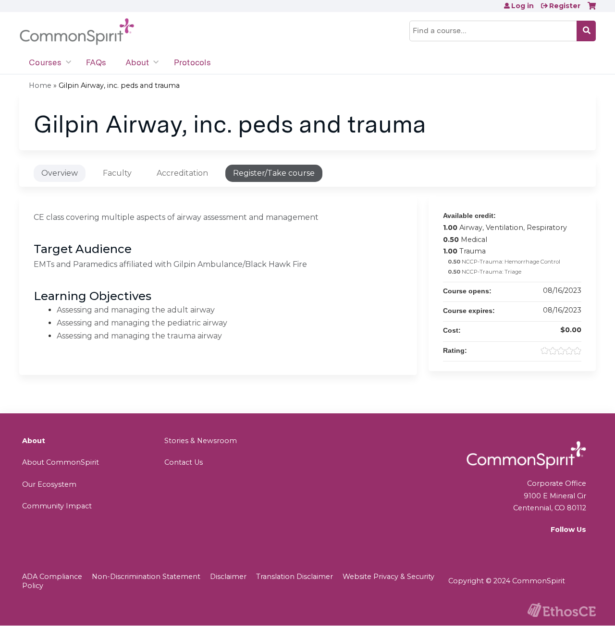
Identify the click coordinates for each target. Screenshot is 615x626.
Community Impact (57, 506)
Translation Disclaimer (294, 576)
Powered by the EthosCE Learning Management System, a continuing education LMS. (562, 610)
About (137, 62)
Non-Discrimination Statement (146, 576)
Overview (59, 173)
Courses (45, 62)
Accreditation (182, 173)
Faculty (117, 173)
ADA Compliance (52, 576)
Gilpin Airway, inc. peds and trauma (119, 85)
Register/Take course (274, 173)
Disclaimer (228, 576)
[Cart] (592, 9)
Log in (522, 5)
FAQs (96, 62)
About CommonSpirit (60, 462)
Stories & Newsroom (200, 440)
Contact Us (183, 462)
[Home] (77, 32)
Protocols (192, 62)
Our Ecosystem (49, 484)
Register (564, 5)
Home (40, 85)
